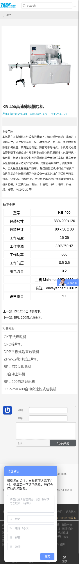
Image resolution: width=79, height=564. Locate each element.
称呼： (22, 410)
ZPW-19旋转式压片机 (21, 359)
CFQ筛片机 (13, 344)
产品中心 (61, 113)
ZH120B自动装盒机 (27, 311)
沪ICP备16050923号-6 (62, 518)
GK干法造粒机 (15, 337)
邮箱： (22, 418)
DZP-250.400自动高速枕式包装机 (30, 389)
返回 (8, 15)
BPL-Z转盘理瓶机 (17, 367)
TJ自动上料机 (14, 374)
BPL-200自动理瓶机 (27, 317)
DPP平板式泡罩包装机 (21, 352)
